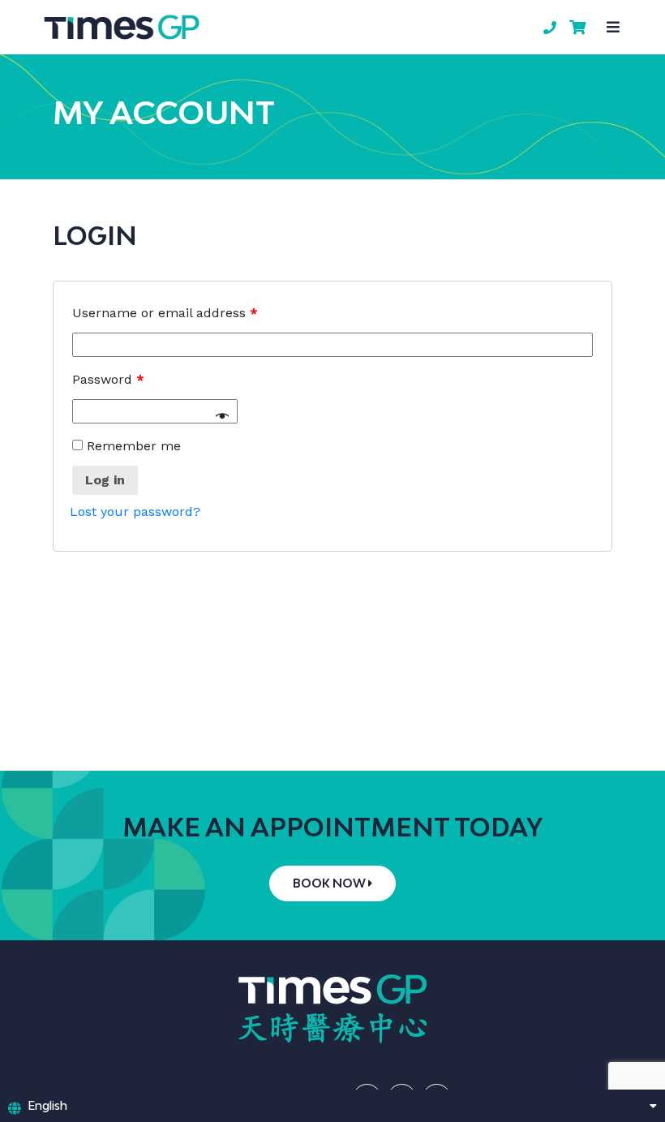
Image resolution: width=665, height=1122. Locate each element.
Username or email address (165, 312)
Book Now (330, 883)
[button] (613, 27)
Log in (105, 480)
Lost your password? (135, 511)
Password (108, 379)
